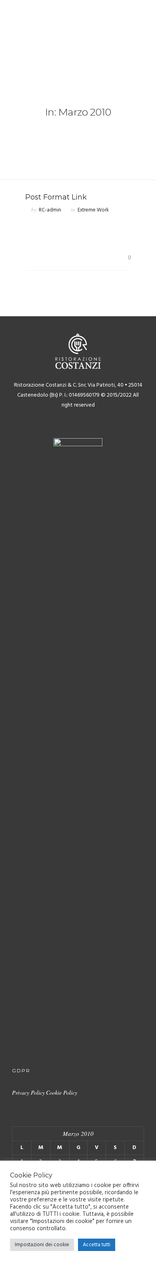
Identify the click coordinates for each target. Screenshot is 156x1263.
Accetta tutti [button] (96, 1245)
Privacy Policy (28, 1092)
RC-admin (50, 210)
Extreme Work (93, 210)
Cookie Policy (61, 1092)
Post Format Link (56, 197)
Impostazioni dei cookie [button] (42, 1245)
